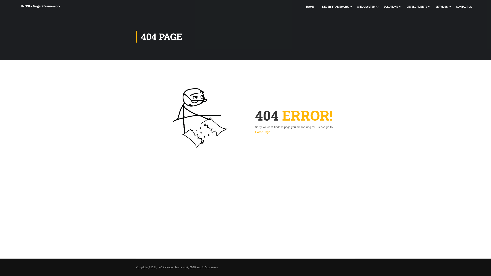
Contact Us (464, 6)
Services (442, 6)
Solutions (391, 6)
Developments (417, 6)
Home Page (262, 132)
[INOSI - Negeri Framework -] (40, 6)
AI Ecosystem (366, 6)
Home (310, 6)
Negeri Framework (335, 6)
